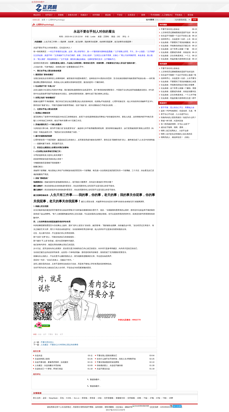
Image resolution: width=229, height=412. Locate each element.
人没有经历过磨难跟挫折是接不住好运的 (177, 72)
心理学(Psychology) (56, 20)
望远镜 (108, 15)
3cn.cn (76, 398)
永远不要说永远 (103, 369)
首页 (43, 20)
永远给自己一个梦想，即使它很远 (49, 369)
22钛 (100, 398)
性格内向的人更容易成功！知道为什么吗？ (178, 117)
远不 (44, 334)
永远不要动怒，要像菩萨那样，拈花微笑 (51, 362)
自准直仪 (131, 15)
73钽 (165, 398)
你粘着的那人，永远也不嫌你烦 (110, 365)
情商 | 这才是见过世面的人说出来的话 (176, 134)
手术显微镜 (155, 15)
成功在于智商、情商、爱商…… (174, 127)
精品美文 (37, 15)
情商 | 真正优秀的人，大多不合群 (174, 131)
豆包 (62, 398)
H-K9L (68, 398)
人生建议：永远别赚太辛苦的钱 (48, 365)
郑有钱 (84, 398)
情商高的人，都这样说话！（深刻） (176, 137)
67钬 (158, 398)
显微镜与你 (120, 398)
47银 (152, 398)
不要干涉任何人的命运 (170, 29)
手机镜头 (178, 15)
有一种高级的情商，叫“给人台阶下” (175, 124)
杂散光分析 (72, 15)
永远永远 (38, 355)
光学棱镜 (131, 398)
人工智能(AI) (167, 15)
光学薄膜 (96, 15)
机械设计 (84, 15)
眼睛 (143, 15)
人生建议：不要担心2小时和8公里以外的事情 (59, 345)
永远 (39, 334)
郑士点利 (36, 398)
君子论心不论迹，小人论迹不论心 (175, 114)
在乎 (61, 334)
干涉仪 (119, 15)
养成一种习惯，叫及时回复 (172, 121)
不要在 (50, 334)
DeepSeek (53, 398)
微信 (121, 407)
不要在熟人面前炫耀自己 (107, 355)
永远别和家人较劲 (42, 359)
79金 (145, 398)
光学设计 (49, 15)
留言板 (190, 15)
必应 (45, 398)
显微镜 (60, 15)
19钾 (171, 398)
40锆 (139, 398)
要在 (56, 334)
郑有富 (92, 398)
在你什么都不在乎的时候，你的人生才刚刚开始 (116, 359)
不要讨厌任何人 (47, 342)
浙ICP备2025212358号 (115, 410)
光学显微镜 (108, 398)
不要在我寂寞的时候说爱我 (108, 362)
